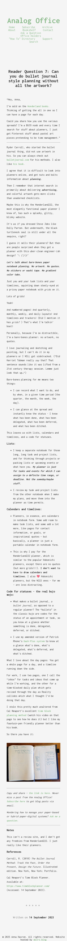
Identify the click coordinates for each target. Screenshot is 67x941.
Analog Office (33, 20)
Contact (48, 30)
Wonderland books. (38, 106)
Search (33, 41)
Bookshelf (29, 30)
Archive (47, 27)
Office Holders (30, 35)
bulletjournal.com (18, 159)
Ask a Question (30, 33)
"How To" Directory (22, 38)
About (11, 30)
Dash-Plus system (34, 641)
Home (12, 27)
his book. (19, 164)
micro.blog (40, 939)
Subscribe (28, 27)
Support (47, 38)
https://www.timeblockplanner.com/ (28, 886)
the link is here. (40, 793)
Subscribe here (16, 801)
